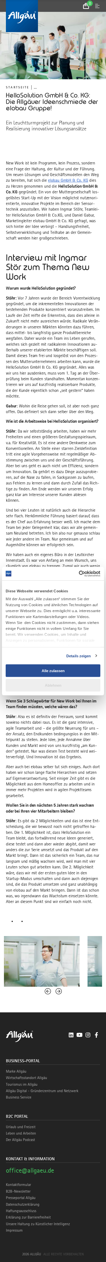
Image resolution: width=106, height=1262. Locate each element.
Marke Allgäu (16, 1071)
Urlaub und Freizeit (20, 1127)
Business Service (18, 1097)
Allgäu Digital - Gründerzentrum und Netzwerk (42, 1091)
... (35, 87)
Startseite (17, 87)
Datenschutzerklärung (22, 1204)
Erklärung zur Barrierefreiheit (28, 1217)
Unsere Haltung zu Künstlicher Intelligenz (38, 1224)
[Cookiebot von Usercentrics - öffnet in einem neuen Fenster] (78, 573)
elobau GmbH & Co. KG (68, 180)
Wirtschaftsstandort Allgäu (26, 1078)
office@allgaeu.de (30, 1170)
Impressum (14, 1230)
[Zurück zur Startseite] (53, 16)
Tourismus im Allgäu (21, 1084)
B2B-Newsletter (18, 1191)
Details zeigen (78, 656)
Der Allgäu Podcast (20, 1140)
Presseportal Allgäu (20, 1198)
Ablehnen (53, 685)
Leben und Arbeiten (21, 1133)
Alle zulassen (53, 671)
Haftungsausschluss (21, 1211)
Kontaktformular (18, 1184)
